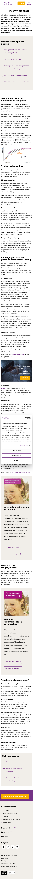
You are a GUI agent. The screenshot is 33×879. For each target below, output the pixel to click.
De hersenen (11, 762)
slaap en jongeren (18, 354)
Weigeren (16, 460)
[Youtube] (17, 847)
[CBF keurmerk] (11, 872)
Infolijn (5, 816)
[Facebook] (4, 847)
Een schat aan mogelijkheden (16, 75)
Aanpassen (15, 455)
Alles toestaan (16, 450)
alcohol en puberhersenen (21, 472)
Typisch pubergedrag (12, 59)
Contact (6, 810)
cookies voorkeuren (8, 863)
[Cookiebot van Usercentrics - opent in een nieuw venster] (23, 418)
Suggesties (7, 822)
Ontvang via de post (12, 554)
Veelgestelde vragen (10, 813)
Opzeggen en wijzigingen (11, 819)
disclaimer (4, 858)
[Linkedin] (8, 847)
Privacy (3, 861)
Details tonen (24, 445)
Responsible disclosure (9, 866)
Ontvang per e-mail (12, 547)
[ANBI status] (4, 872)
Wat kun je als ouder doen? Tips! (16, 82)
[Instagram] (13, 847)
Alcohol (3, 388)
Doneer (21, 3)
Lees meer (25, 377)
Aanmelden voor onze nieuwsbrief (14, 796)
